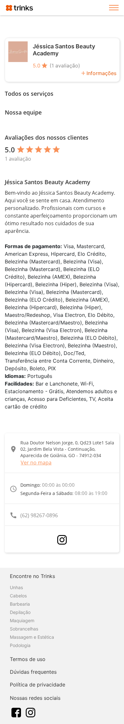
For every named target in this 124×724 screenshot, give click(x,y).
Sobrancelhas (24, 628)
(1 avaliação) (65, 65)
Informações (101, 73)
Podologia (20, 645)
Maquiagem (22, 620)
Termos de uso (27, 659)
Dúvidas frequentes (33, 672)
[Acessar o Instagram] (62, 539)
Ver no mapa (36, 462)
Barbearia (20, 604)
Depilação (20, 612)
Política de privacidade (37, 684)
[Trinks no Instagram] (30, 712)
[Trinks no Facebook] (16, 712)
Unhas (16, 587)
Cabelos (18, 595)
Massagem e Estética (32, 637)
